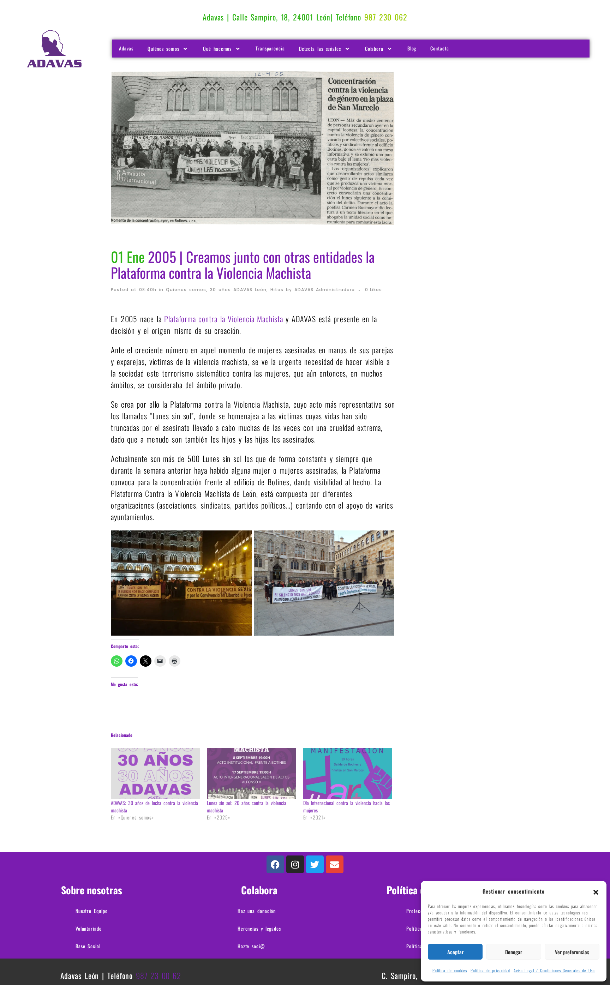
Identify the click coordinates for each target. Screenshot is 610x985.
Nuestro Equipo (92, 910)
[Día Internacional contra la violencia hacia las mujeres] (347, 773)
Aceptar (455, 952)
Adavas (126, 48)
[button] (595, 891)
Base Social (88, 946)
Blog (412, 48)
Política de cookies (449, 970)
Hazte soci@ (251, 946)
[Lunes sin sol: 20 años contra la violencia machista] (251, 773)
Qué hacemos (217, 48)
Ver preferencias (572, 952)
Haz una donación (257, 910)
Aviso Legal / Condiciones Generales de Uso (554, 970)
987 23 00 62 (158, 975)
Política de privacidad (490, 970)
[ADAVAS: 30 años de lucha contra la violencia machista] (155, 773)
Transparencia (270, 48)
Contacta (439, 48)
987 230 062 (385, 17)
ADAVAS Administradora (324, 290)
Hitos (276, 290)
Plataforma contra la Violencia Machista (223, 318)
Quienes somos (186, 290)
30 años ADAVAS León (238, 290)
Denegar (513, 952)
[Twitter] (315, 864)
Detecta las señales (320, 48)
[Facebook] (275, 864)
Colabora (374, 48)
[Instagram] (295, 864)
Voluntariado (89, 928)
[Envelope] (334, 864)
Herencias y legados (259, 928)
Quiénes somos (163, 48)
